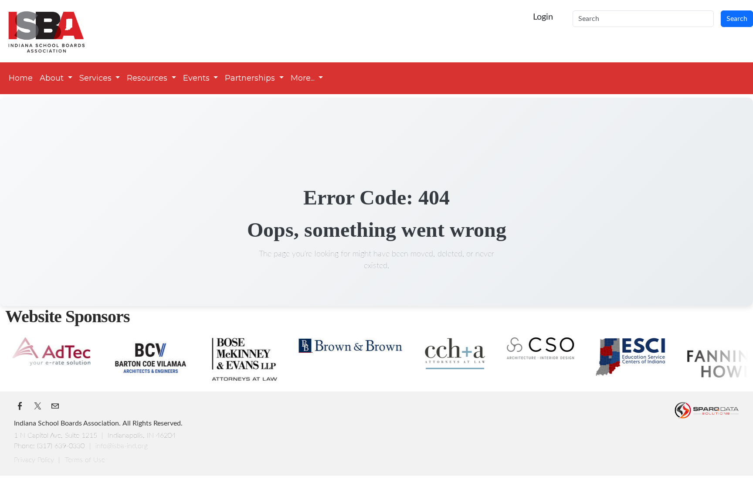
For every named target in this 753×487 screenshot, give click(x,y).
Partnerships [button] (251, 78)
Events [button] (197, 78)
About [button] (53, 78)
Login (543, 17)
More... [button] (304, 78)
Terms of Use (85, 459)
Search (736, 18)
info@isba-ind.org (121, 446)
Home (21, 78)
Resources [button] (148, 78)
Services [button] (96, 78)
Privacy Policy (35, 459)
